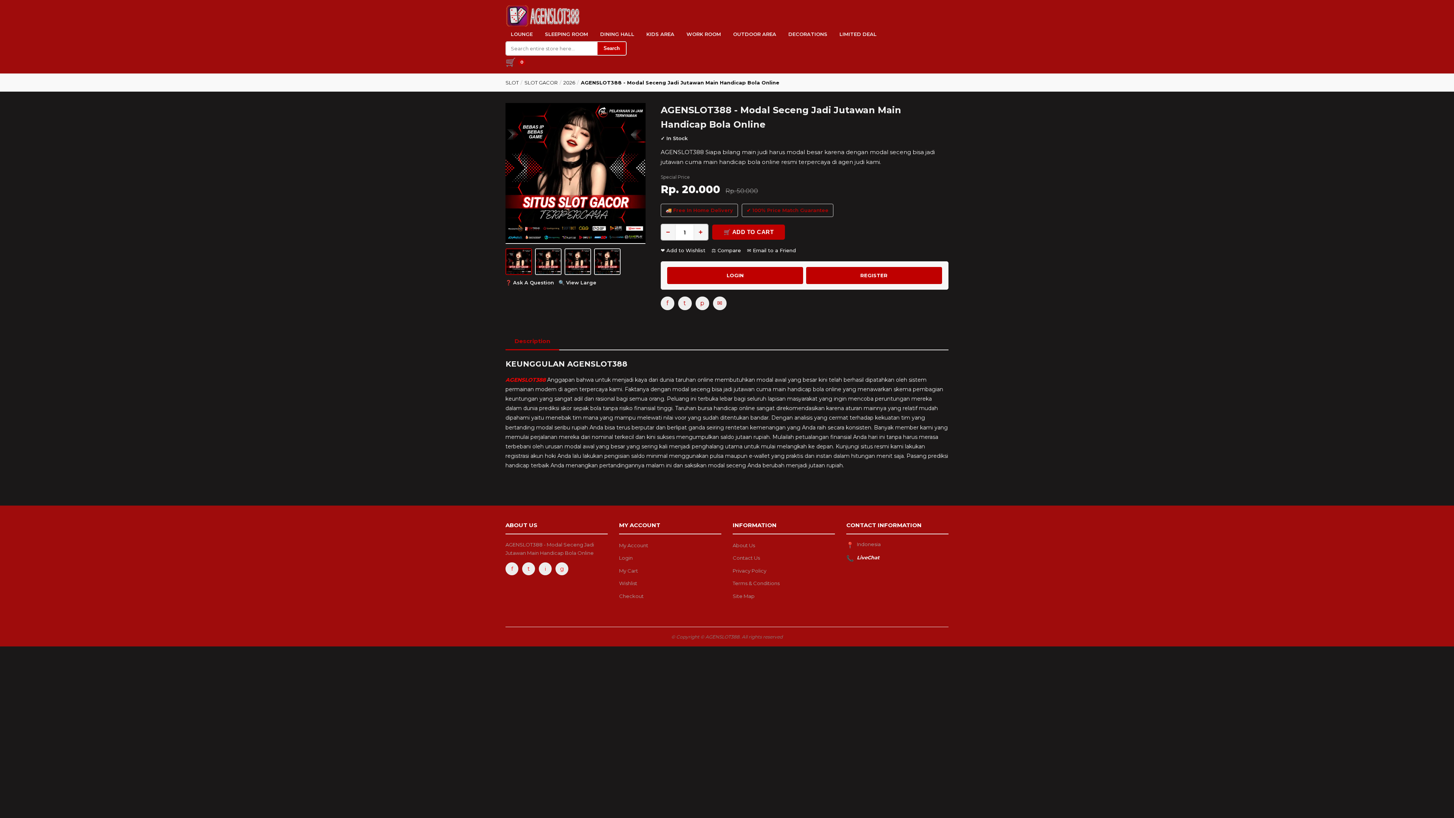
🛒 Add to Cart (749, 232)
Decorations (807, 34)
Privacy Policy (749, 571)
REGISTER (874, 275)
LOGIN (735, 275)
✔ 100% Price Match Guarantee (787, 210)
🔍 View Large (577, 282)
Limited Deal (858, 34)
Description (532, 341)
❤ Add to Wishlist (683, 250)
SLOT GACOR (541, 83)
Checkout (631, 596)
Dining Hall (617, 34)
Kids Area (660, 34)
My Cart (628, 571)
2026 (569, 83)
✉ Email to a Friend (771, 250)
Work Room (703, 34)
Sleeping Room (566, 34)
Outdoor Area (754, 34)
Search (612, 48)
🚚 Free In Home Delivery (699, 210)
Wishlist (628, 583)
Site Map (744, 596)
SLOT (512, 83)
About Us (744, 545)
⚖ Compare (726, 250)
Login (626, 558)
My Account (633, 545)
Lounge (522, 34)
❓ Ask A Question (529, 282)
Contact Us (746, 558)
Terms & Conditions (756, 583)
